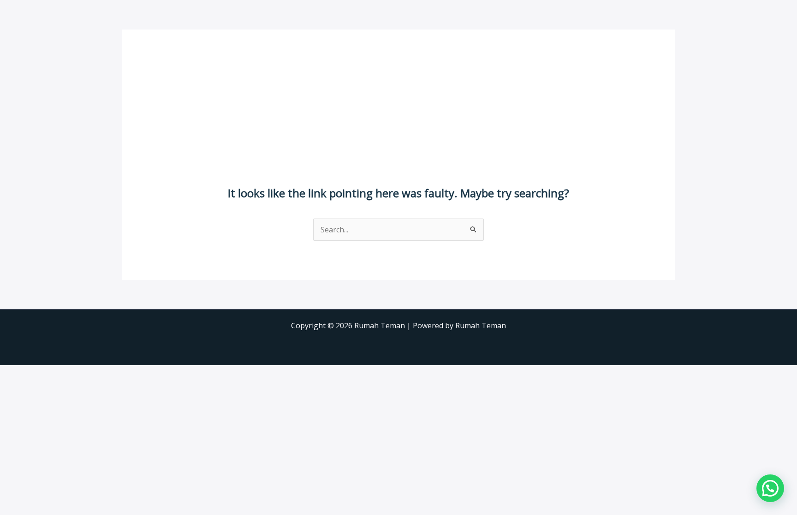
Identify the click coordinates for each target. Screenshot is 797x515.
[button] (770, 488)
